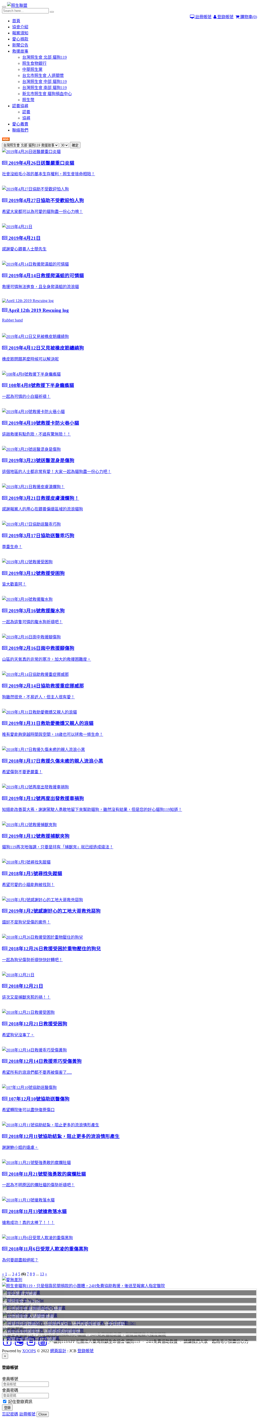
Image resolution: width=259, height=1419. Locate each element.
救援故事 (20, 51)
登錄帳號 (224, 17)
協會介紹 (20, 27)
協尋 (26, 118)
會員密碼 (10, 1390)
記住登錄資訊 (19, 1402)
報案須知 (20, 33)
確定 (75, 145)
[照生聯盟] (17, 5)
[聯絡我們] (129, 1279)
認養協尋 (20, 106)
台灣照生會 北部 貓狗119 (44, 57)
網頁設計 (58, 1351)
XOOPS (29, 1351)
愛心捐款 (20, 39)
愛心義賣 (20, 124)
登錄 (7, 1408)
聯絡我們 (20, 130)
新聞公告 (20, 45)
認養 (26, 112)
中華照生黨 (32, 69)
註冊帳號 (202, 17)
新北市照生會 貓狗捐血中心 (47, 94)
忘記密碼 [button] (10, 1414)
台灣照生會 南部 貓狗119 (44, 87)
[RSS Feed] (6, 139)
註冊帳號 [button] (27, 1414)
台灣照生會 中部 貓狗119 (44, 81)
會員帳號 (10, 1379)
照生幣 (28, 100)
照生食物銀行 (34, 63)
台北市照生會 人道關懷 (43, 75)
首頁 (16, 21)
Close (42, 1414)
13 (42, 1274)
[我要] (129, 1285)
